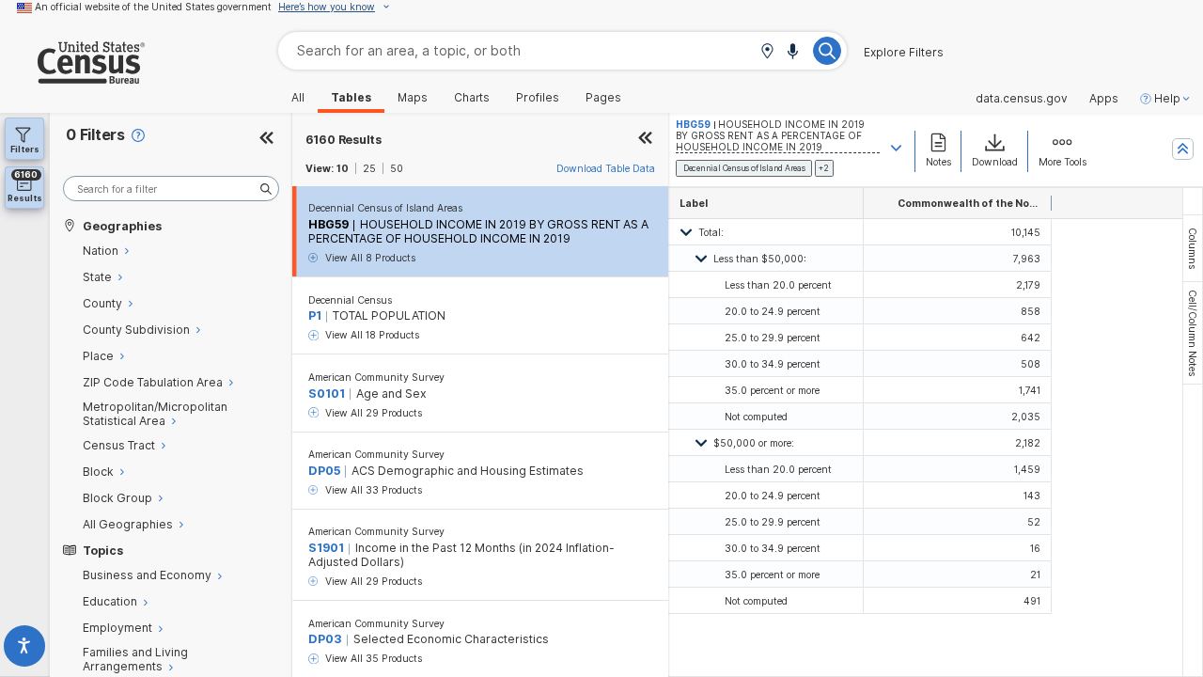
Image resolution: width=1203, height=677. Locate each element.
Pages (603, 97)
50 (396, 168)
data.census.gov (1022, 98)
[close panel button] (645, 139)
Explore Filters (904, 52)
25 (369, 168)
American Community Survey (376, 377)
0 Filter (95, 135)
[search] (171, 188)
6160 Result (343, 140)
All (298, 97)
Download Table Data (605, 168)
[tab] (1192, 248)
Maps (413, 97)
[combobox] (562, 50)
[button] (766, 52)
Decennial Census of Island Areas (385, 207)
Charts (472, 97)
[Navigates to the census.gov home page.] (72, 77)
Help (1167, 98)
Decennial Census (350, 300)
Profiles (537, 97)
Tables (351, 97)
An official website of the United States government (153, 6)
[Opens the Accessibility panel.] (25, 649)
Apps (1103, 98)
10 (342, 168)
